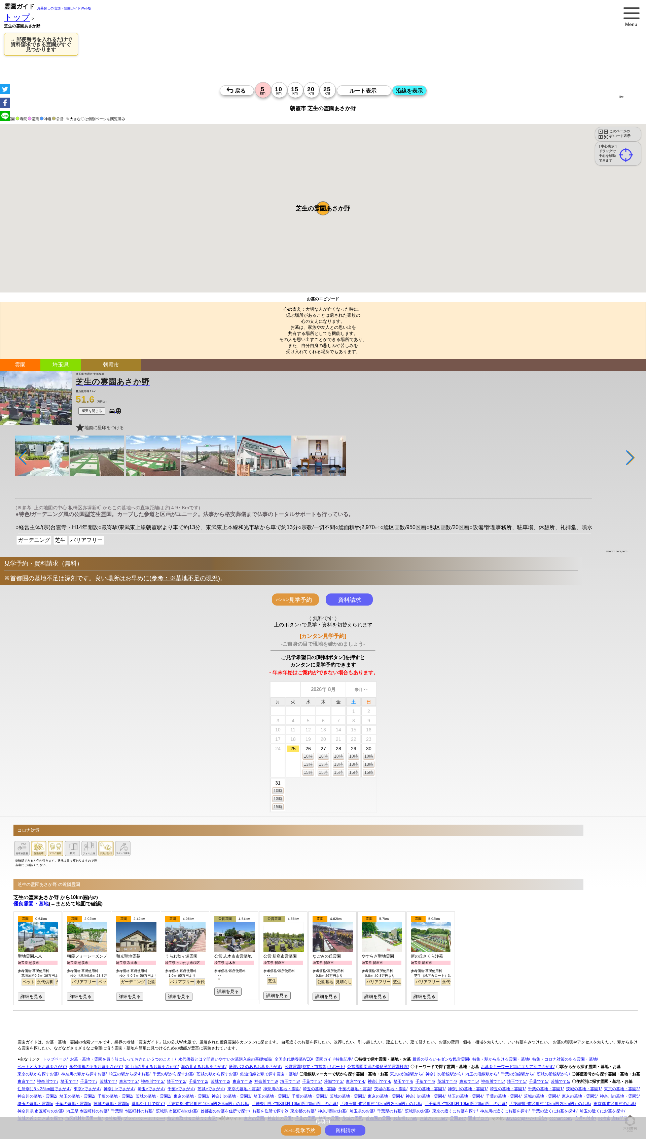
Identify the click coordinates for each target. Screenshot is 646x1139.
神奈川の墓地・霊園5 (619, 1096)
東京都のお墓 (302, 1111)
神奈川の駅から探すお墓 (83, 1074)
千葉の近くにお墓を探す (554, 1111)
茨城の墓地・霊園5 (111, 1103)
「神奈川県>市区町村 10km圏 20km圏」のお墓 (294, 1103)
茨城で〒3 (333, 1081)
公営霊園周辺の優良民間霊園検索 (377, 1066)
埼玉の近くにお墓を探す (602, 1111)
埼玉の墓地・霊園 (319, 1088)
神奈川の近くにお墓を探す (504, 1111)
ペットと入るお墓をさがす (41, 1066)
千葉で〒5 (538, 1081)
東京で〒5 (468, 1081)
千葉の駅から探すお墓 (173, 1074)
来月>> (361, 689)
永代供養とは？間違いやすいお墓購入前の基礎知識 (224, 1059)
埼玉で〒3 (289, 1081)
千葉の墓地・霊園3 (309, 1096)
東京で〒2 (128, 1081)
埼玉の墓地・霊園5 (34, 1103)
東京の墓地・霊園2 (621, 1088)
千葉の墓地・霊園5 (73, 1103)
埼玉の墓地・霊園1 (507, 1088)
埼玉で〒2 (176, 1081)
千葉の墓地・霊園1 (545, 1088)
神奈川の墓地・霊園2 (36, 1096)
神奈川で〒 (47, 1081)
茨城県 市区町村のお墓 (176, 1111)
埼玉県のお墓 (362, 1111)
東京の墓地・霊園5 (579, 1096)
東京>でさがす (87, 1088)
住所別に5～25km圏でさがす (43, 1088)
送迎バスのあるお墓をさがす (255, 1066)
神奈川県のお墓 (332, 1111)
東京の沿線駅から (406, 1074)
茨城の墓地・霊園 (390, 1088)
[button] (323, 208)
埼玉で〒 (69, 1081)
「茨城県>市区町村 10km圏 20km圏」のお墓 (549, 1103)
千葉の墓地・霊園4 (503, 1096)
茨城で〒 (108, 1081)
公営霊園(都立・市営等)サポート (314, 1066)
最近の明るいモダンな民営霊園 (440, 1059)
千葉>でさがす (181, 1088)
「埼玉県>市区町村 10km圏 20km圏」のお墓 (380, 1103)
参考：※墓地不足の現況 (184, 578)
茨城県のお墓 (417, 1111)
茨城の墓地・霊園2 (153, 1096)
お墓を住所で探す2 (269, 1111)
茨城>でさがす (211, 1088)
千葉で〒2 (198, 1081)
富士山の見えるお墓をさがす (151, 1066)
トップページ (54, 1059)
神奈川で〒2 (152, 1081)
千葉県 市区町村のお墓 (131, 1111)
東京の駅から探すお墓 (37, 1074)
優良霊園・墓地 (31, 903)
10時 (308, 756)
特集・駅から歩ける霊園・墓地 (500, 1059)
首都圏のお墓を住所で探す (225, 1111)
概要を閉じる (92, 411)
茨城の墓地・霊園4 (541, 1096)
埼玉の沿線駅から (481, 1074)
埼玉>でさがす (151, 1088)
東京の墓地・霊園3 (191, 1096)
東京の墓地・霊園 (243, 1088)
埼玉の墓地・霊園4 (465, 1096)
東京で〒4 (355, 1081)
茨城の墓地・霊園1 (583, 1088)
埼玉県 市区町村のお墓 (87, 1111)
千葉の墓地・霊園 (354, 1088)
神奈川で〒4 (379, 1081)
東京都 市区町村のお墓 (614, 1103)
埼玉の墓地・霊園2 (77, 1096)
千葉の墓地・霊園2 (115, 1096)
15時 (308, 772)
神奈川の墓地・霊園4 (425, 1096)
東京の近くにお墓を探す (454, 1111)
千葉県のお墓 (389, 1111)
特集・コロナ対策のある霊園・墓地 (564, 1059)
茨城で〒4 (446, 1081)
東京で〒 (25, 1081)
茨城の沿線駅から (553, 1074)
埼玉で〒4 (403, 1081)
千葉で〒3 (311, 1081)
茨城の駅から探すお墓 (216, 1074)
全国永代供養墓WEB (293, 1059)
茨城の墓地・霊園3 (347, 1096)
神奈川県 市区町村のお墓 (40, 1111)
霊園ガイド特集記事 (333, 1059)
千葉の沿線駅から (517, 1074)
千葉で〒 (88, 1081)
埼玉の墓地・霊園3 (271, 1096)
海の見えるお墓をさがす (203, 1066)
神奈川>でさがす (119, 1088)
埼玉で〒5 (516, 1081)
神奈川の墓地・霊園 (281, 1088)
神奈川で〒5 (492, 1081)
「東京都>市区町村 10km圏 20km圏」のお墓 (207, 1103)
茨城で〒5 (560, 1081)
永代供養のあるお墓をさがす (95, 1066)
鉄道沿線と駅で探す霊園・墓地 (268, 1074)
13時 (308, 764)
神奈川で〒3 (265, 1081)
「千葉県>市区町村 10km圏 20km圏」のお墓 (465, 1103)
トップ (17, 17)
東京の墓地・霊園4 (385, 1096)
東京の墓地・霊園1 (427, 1088)
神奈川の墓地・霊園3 (231, 1096)
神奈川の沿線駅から (444, 1074)
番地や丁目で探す (148, 1103)
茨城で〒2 (220, 1081)
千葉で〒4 (425, 1081)
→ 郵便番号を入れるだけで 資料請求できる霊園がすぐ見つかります (41, 44)
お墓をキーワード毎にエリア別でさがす (517, 1066)
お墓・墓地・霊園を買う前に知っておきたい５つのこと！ (122, 1059)
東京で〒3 (241, 1081)
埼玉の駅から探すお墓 (129, 1074)
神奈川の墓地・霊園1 (467, 1088)
